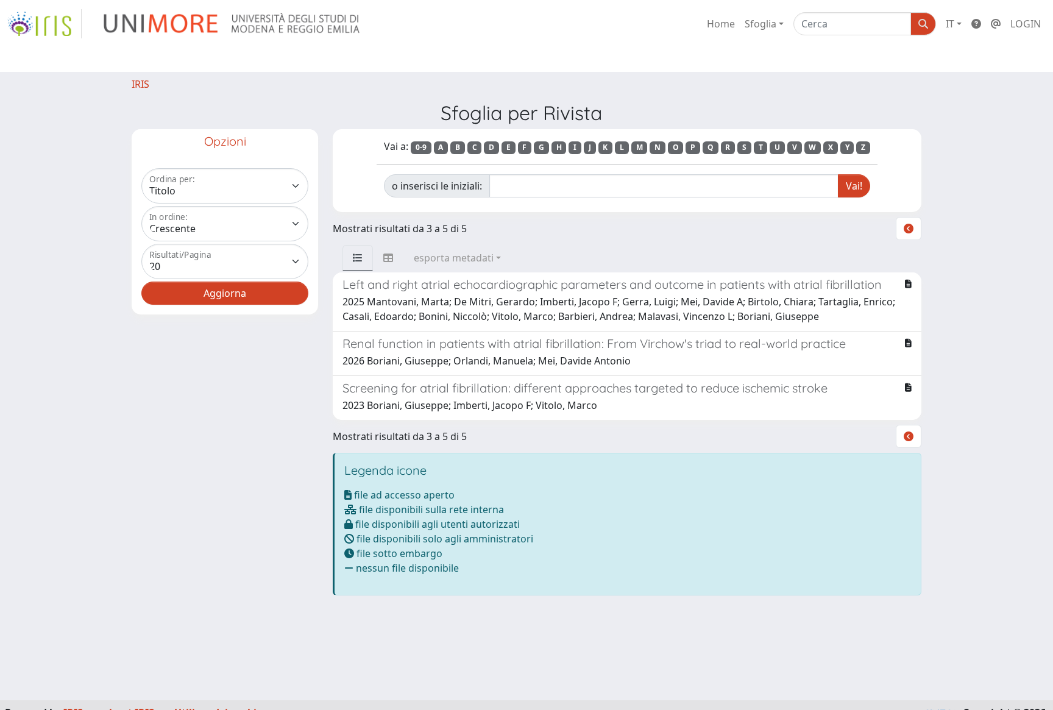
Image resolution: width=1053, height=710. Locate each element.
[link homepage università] (232, 23)
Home (721, 23)
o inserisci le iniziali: (437, 186)
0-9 (421, 147)
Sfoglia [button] (760, 23)
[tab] (357, 258)
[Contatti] (995, 24)
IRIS (140, 84)
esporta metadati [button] (454, 257)
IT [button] (950, 23)
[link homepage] (44, 23)
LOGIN (1025, 23)
